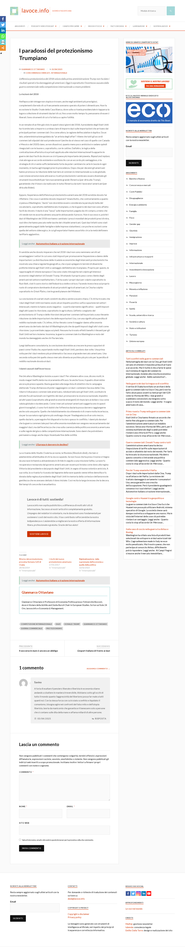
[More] (3, 48)
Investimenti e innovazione (141, 269)
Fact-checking (117, 26)
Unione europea (136, 341)
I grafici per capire (71, 26)
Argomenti (20, 26)
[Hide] (1, 53)
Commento (26, 772)
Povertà (133, 302)
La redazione (139, 26)
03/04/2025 (44, 719)
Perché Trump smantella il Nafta (141, 470)
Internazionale (59, 73)
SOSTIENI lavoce (39, 534)
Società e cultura (137, 321)
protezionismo (54, 628)
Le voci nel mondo (134, 908)
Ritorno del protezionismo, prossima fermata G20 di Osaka (31, 562)
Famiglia (133, 211)
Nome (23, 806)
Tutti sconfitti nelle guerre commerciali (144, 358)
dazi (58, 624)
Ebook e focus (95, 26)
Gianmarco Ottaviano (33, 69)
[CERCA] (171, 10)
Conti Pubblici (135, 191)
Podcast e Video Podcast (42, 26)
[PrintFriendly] (3, 42)
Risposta (100, 719)
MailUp (128, 924)
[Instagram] (138, 893)
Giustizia (133, 230)
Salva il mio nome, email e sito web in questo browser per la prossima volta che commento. (58, 840)
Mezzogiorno (135, 282)
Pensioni (133, 295)
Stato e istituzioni (137, 328)
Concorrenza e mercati (38, 73)
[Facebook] (3, 19)
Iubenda (129, 927)
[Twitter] (3, 25)
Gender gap (134, 224)
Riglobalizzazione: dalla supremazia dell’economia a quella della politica (91, 562)
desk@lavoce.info (76, 898)
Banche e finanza (137, 178)
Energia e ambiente (138, 204)
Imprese (133, 243)
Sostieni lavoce (160, 26)
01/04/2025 (57, 69)
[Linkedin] (3, 30)
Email (71, 806)
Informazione (135, 250)
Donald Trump (72, 624)
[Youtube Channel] (149, 893)
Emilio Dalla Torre (134, 930)
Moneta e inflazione (138, 289)
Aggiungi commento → (98, 669)
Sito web (24, 823)
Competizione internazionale (36, 624)
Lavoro (132, 276)
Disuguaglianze (136, 198)
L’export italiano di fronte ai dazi (93, 650)
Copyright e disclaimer (78, 914)
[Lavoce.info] (31, 11)
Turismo (133, 334)
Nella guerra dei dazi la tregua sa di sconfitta (147, 383)
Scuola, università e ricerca (141, 315)
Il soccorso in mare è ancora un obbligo (38, 650)
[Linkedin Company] (143, 893)
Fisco (131, 217)
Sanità (132, 308)
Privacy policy (74, 917)
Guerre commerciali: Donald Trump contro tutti (148, 442)
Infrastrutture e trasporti (141, 256)
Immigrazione (135, 237)
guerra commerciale (31, 628)
